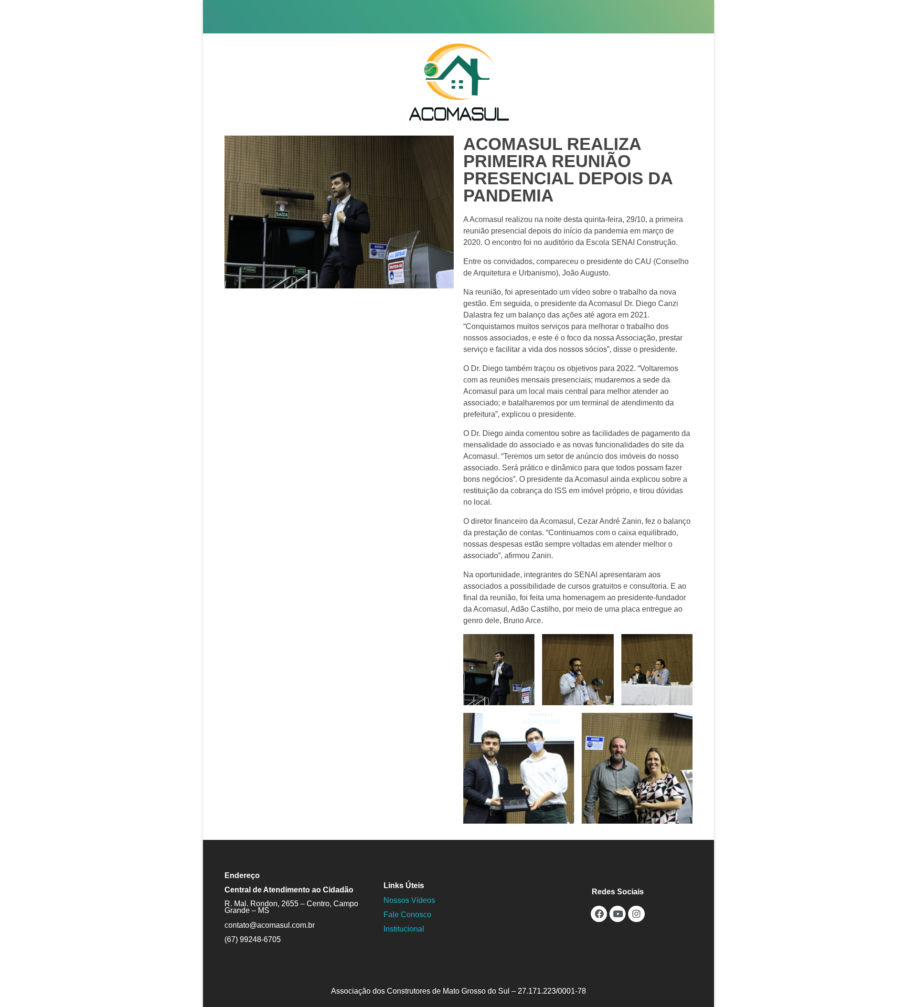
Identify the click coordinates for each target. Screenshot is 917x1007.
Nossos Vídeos (409, 900)
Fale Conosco (407, 915)
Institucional (404, 929)
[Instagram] (636, 914)
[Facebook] (599, 914)
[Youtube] (617, 914)
